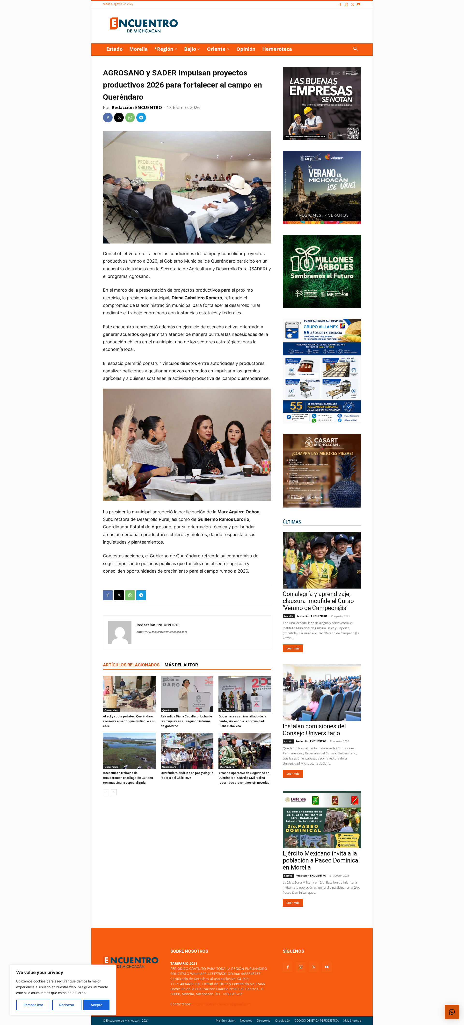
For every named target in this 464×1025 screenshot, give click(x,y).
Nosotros (246, 1020)
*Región (163, 49)
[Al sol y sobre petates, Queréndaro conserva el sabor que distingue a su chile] (129, 694)
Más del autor (181, 664)
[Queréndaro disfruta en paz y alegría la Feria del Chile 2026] (187, 751)
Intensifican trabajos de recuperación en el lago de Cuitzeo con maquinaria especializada (128, 777)
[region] (63, 990)
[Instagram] (346, 4)
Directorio (263, 1020)
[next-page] (114, 792)
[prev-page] (106, 792)
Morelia (138, 49)
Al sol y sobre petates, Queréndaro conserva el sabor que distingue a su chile (129, 721)
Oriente (216, 49)
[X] (352, 4)
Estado (114, 49)
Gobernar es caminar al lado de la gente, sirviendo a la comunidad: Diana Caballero (242, 721)
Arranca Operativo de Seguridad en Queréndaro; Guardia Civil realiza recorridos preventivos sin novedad (243, 777)
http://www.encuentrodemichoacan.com (162, 632)
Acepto (96, 1005)
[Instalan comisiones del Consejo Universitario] (322, 692)
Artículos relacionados (131, 664)
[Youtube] (358, 4)
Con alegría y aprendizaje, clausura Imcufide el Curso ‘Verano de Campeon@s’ (318, 601)
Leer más (292, 648)
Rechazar (66, 1005)
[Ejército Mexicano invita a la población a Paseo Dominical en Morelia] (322, 819)
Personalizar (33, 1005)
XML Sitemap (352, 1020)
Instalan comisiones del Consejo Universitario (314, 730)
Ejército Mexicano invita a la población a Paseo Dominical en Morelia (321, 860)
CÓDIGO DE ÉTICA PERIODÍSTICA (317, 1020)
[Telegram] (141, 117)
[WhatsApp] (130, 117)
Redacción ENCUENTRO (137, 107)
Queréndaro (111, 710)
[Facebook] (340, 4)
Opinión (245, 49)
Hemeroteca (277, 49)
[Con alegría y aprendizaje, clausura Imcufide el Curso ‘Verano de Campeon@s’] (322, 560)
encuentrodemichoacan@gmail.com (221, 1004)
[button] (355, 49)
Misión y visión (225, 1020)
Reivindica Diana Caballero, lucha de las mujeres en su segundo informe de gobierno (186, 721)
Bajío (190, 49)
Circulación (282, 1020)
